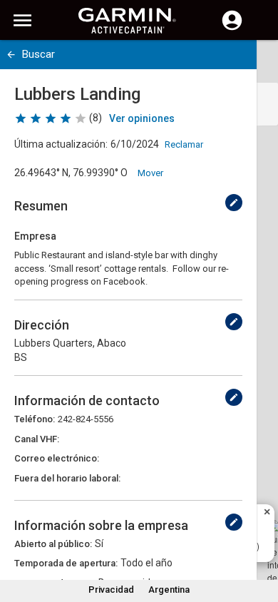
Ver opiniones (142, 118)
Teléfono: (34, 419)
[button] (260, 537)
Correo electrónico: (56, 458)
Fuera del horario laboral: (67, 478)
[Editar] (233, 202)
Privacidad (111, 589)
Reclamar (184, 144)
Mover (150, 173)
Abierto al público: (53, 544)
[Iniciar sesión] (232, 28)
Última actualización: (61, 144)
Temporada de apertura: (66, 563)
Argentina (169, 589)
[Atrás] (11, 54)
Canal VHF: (36, 439)
